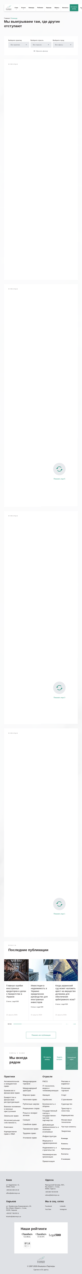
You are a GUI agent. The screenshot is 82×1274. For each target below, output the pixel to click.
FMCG (45, 1081)
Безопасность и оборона (49, 1105)
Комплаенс (8, 1127)
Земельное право (11, 1116)
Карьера (48, 7)
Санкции (26, 1120)
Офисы (56, 7)
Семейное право (30, 1124)
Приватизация (48, 1161)
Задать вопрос (59, 1058)
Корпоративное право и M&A (10, 1133)
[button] (74, 1024)
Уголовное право (30, 1138)
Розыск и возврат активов (30, 1114)
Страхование (66, 1100)
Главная (7, 18)
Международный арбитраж (30, 1089)
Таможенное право (30, 1129)
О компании (65, 1159)
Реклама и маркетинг (65, 1082)
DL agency (44, 1269)
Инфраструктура (49, 1136)
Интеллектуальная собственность (12, 1121)
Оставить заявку (74, 8)
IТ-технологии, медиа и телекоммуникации (50, 1088)
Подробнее (10, 167)
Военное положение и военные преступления (12, 1109)
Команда (31, 7)
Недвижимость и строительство (49, 1149)
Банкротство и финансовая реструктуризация (11, 1099)
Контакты (65, 7)
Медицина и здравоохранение (49, 1142)
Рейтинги (40, 7)
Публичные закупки (31, 1104)
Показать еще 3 (59, 697)
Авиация (46, 1095)
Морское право (29, 1095)
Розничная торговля (65, 1089)
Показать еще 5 (59, 479)
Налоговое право (30, 1100)
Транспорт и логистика (66, 1109)
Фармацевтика (67, 1115)
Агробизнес (47, 1100)
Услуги (23, 7)
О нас (16, 7)
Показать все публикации (41, 1035)
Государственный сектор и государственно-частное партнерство (49, 1115)
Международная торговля (29, 1082)
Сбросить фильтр (42, 51)
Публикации (66, 1149)
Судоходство (66, 1104)
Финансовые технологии (66, 1121)
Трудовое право (29, 1133)
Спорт (63, 1095)
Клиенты (64, 1143)
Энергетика (66, 1131)
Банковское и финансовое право (12, 1092)
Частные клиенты (68, 1127)
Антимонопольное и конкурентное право (11, 1083)
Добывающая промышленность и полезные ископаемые (50, 1128)
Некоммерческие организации (49, 1156)
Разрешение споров (31, 1108)
